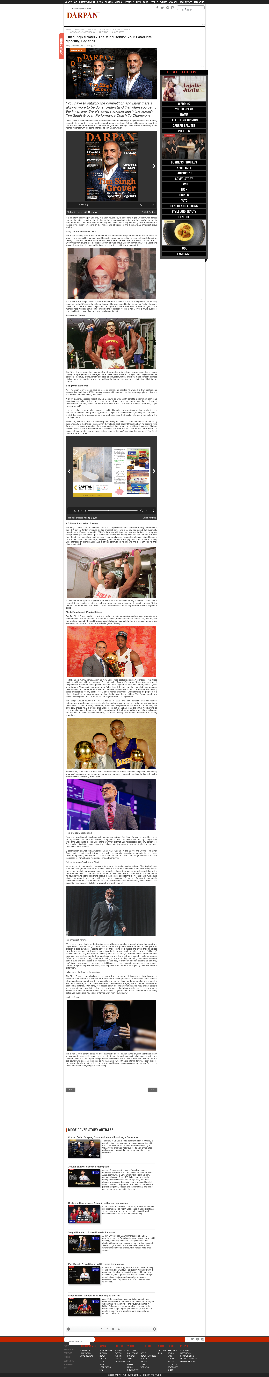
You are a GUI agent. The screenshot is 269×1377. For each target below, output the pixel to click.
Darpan (130, 1364)
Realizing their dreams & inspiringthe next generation (98, 1203)
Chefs (170, 1370)
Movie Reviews (86, 1356)
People (154, 2)
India (101, 1364)
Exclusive (184, 254)
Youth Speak (184, 109)
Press (67, 1357)
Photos (109, 2)
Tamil (129, 1359)
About (67, 1345)
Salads (171, 1362)
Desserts (172, 1364)
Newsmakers (186, 1350)
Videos (118, 2)
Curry (171, 1359)
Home (68, 30)
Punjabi (130, 1356)
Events (163, 2)
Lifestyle (129, 2)
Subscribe (69, 1361)
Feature (92, 30)
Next (153, 1090)
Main (170, 1356)
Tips (160, 1353)
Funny (130, 1367)
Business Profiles (184, 162)
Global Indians (187, 1356)
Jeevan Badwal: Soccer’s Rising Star (88, 1166)
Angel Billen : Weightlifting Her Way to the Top (94, 1295)
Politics (184, 131)
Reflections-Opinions (184, 120)
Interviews (185, 1353)
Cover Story (118, 32)
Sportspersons (187, 1362)
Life (101, 1370)
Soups (171, 1353)
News (100, 2)
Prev (70, 1090)
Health (102, 1356)
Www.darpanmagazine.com (82, 32)
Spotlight (184, 168)
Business (184, 195)
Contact (68, 1353)
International (106, 1350)
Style (143, 1353)
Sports (102, 1359)
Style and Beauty (183, 211)
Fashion (118, 1356)
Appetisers (173, 1350)
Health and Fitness (184, 206)
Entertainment (87, 2)
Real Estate (186, 2)
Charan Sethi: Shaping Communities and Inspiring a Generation (103, 1137)
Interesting (105, 1367)
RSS (65, 1368)
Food (145, 2)
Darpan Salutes (184, 126)
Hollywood (85, 1353)
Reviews (162, 1350)
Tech (184, 190)
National (103, 1353)
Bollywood (85, 1350)
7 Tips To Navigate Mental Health (115, 30)
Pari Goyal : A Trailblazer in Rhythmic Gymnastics (96, 1264)
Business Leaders (188, 1359)
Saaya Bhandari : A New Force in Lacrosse (91, 1232)
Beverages (173, 1367)
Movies (118, 1359)
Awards (173, 2)
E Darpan (68, 1364)
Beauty (144, 1359)
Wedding (184, 104)
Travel (184, 184)
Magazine (199, 2)
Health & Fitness (148, 1356)
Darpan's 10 (184, 173)
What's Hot (71, 2)
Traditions (69, 1349)
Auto (138, 2)
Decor (144, 1362)
